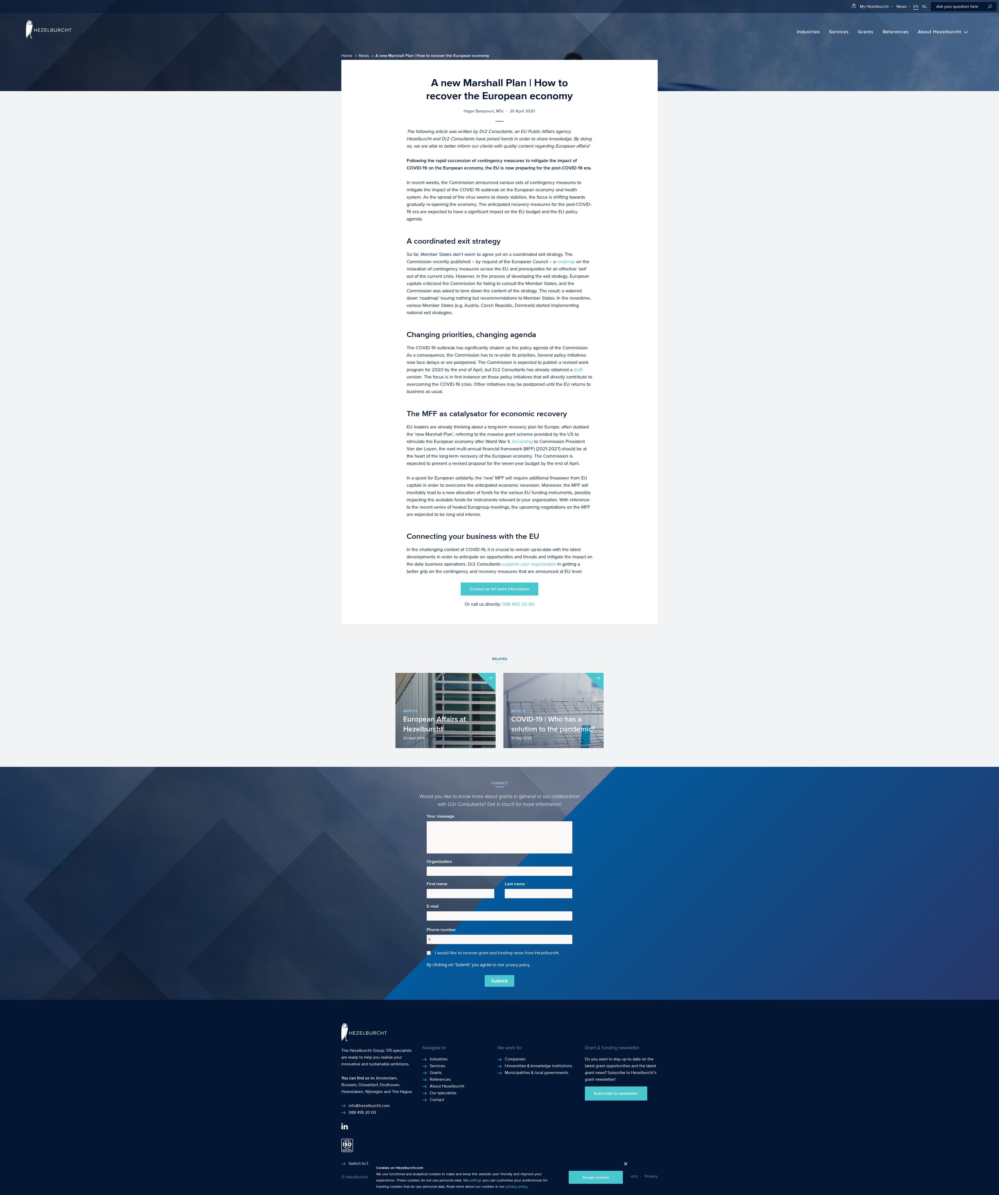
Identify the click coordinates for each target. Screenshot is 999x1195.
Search (989, 6)
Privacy (651, 1176)
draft (578, 369)
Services (839, 32)
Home (346, 55)
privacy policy (516, 1187)
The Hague (402, 1091)
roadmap (566, 261)
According (522, 441)
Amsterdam (386, 1078)
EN (915, 6)
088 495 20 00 (518, 604)
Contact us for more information (499, 589)
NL (924, 6)
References (896, 32)
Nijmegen (374, 1091)
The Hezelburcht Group (362, 1050)
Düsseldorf (368, 1084)
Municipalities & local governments (536, 1072)
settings (475, 1180)
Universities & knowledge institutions (538, 1065)
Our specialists (443, 1092)
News (901, 6)
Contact (437, 1099)
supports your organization (529, 564)
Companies (515, 1059)
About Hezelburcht (939, 32)
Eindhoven (389, 1084)
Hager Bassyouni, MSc (484, 111)
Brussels (348, 1084)
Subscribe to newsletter (616, 1093)
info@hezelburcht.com (369, 1105)
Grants (866, 32)
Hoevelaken (352, 1091)
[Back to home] (49, 37)
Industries (808, 32)
